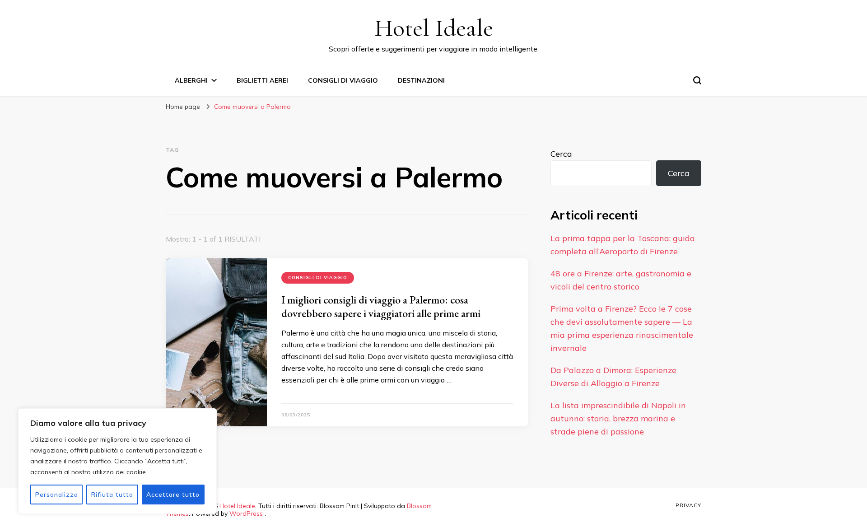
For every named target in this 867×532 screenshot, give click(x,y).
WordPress (246, 513)
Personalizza (56, 494)
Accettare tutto (173, 494)
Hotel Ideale (433, 27)
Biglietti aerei (262, 80)
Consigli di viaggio (343, 80)
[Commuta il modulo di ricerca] (697, 80)
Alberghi (191, 80)
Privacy (688, 505)
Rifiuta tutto (112, 494)
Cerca (561, 154)
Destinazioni (421, 80)
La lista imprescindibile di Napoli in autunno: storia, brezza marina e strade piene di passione (618, 418)
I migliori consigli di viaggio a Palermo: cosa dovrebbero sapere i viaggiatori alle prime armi (380, 306)
